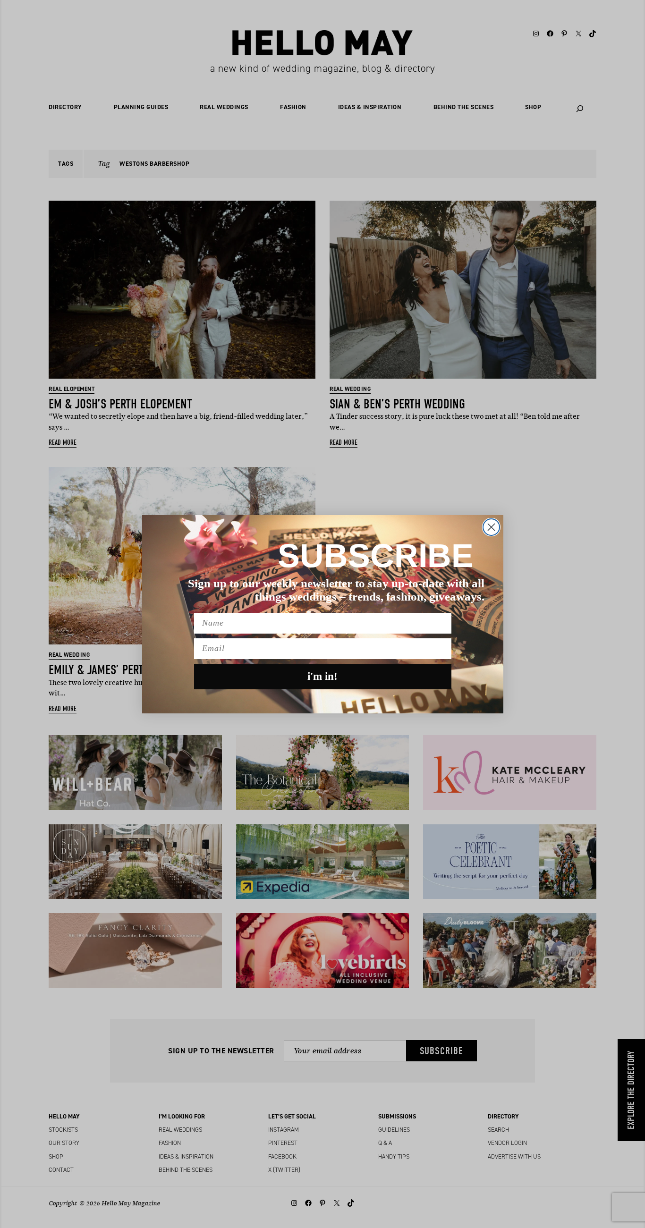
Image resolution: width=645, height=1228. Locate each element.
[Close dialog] (491, 527)
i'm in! (322, 676)
